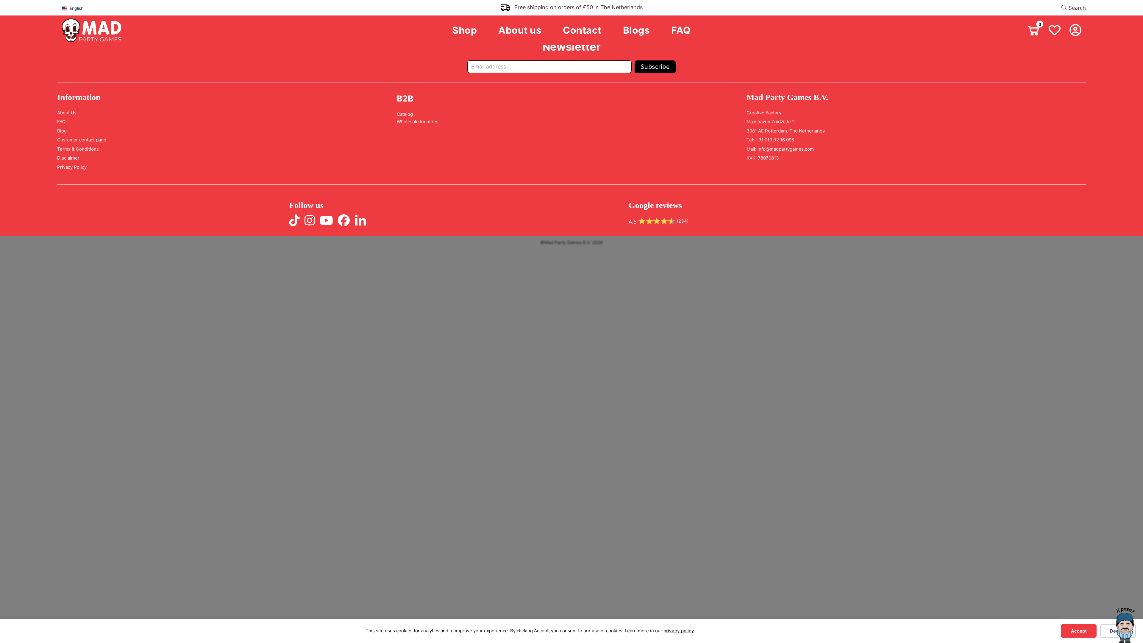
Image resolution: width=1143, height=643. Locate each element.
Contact (582, 30)
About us (519, 30)
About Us (66, 113)
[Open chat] (1125, 625)
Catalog (405, 114)
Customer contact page (81, 140)
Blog (62, 131)
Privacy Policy (72, 167)
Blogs (636, 30)
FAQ (681, 30)
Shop (464, 30)
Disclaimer (68, 158)
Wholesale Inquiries (417, 121)
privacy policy (678, 630)
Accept (1079, 631)
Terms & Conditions (78, 149)
